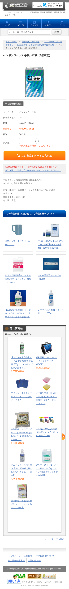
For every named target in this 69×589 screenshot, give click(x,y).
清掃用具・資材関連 (30, 42)
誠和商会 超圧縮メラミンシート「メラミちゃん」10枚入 (21, 504)
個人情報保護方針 (16, 560)
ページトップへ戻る (54, 539)
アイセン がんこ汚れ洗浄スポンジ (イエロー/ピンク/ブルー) (47, 432)
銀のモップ (16, 5)
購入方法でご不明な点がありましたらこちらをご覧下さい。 (33, 170)
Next (63, 437)
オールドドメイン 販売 (49, 582)
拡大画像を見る (15, 104)
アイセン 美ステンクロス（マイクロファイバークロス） (21, 396)
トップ (6, 25)
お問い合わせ (34, 560)
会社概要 (28, 556)
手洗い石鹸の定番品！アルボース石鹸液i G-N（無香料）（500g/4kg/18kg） (50, 244)
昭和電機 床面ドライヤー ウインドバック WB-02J (46, 361)
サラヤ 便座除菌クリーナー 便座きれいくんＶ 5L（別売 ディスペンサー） (18, 279)
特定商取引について (45, 556)
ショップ (34, 25)
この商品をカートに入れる (36, 155)
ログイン (48, 25)
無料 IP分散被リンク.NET (31, 582)
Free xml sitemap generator (38, 585)
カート (62, 25)
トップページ (11, 42)
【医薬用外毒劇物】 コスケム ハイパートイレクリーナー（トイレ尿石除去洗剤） (18, 313)
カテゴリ (20, 25)
